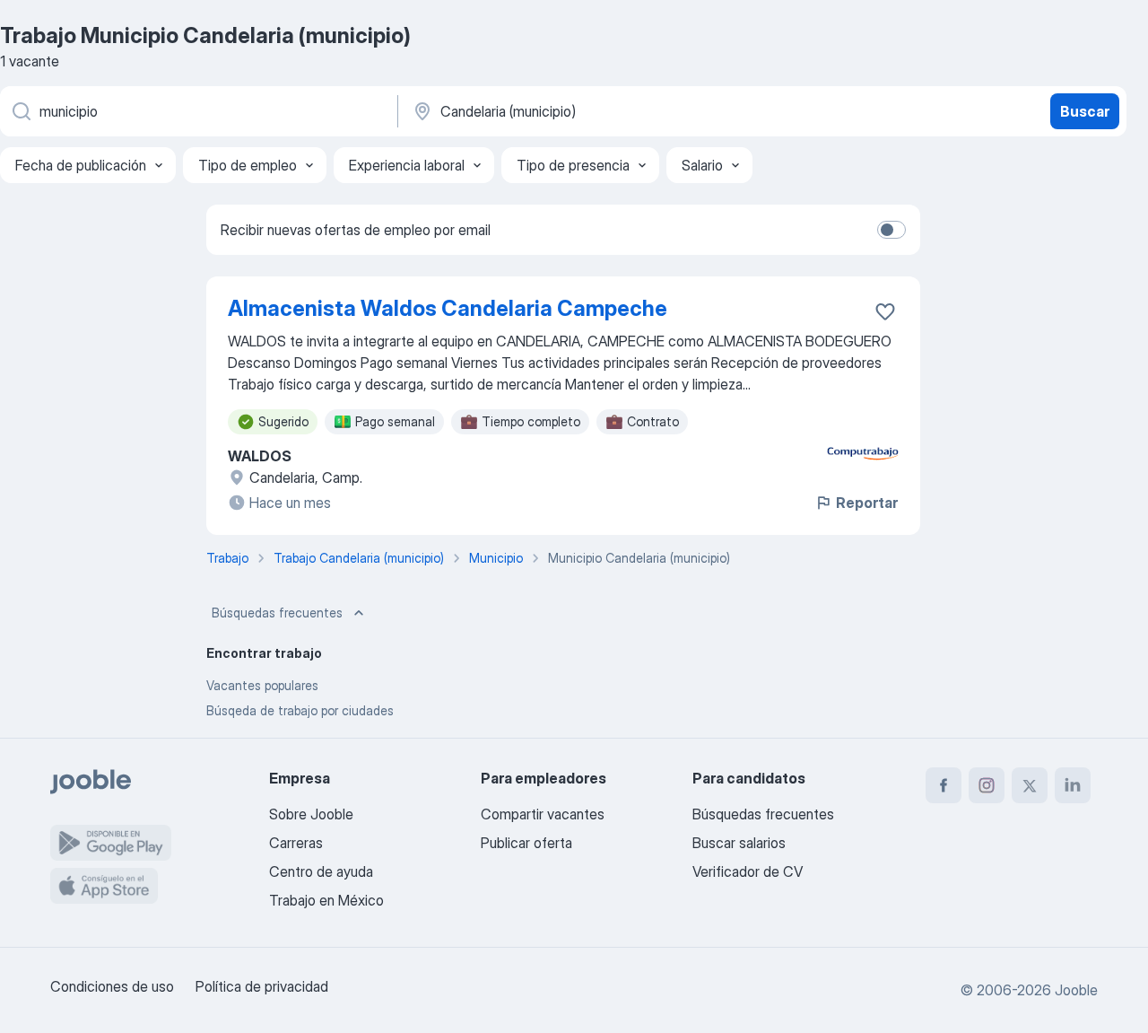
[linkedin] (1073, 785)
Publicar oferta (526, 843)
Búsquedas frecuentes (277, 612)
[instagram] (986, 785)
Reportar (867, 503)
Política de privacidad (262, 986)
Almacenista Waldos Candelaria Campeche (447, 308)
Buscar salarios (739, 843)
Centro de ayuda (321, 871)
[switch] (891, 230)
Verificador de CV (747, 871)
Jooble (1076, 990)
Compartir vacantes (542, 814)
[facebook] (943, 785)
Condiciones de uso (112, 986)
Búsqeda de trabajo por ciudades (300, 710)
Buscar (1084, 111)
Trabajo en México (326, 900)
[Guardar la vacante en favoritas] (885, 311)
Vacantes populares (262, 685)
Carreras (296, 843)
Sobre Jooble (311, 814)
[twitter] (1030, 785)
